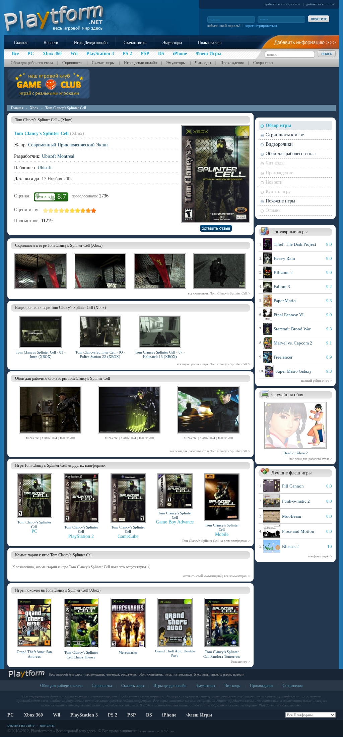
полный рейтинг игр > (316, 380)
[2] (51, 210)
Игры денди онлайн (140, 62)
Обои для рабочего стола (32, 62)
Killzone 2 (283, 272)
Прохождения (232, 62)
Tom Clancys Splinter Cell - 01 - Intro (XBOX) (41, 354)
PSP (131, 715)
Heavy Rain (284, 258)
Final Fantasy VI (288, 314)
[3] (56, 210)
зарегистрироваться (261, 26)
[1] (45, 210)
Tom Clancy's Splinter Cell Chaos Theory (81, 654)
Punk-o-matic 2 (296, 501)
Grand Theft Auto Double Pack (175, 653)
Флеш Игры (199, 715)
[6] (72, 210)
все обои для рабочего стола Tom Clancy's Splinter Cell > (209, 451)
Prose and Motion (298, 531)
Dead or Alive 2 (295, 453)
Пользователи (209, 42)
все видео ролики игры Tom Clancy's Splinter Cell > (213, 364)
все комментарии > (237, 576)
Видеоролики (279, 144)
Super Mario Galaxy (293, 371)
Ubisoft (45, 167)
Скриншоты (72, 62)
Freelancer (283, 357)
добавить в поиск (320, 4)
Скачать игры (135, 42)
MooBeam (291, 516)
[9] (88, 210)
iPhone (169, 715)
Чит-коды (203, 62)
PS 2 (112, 715)
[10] (93, 210)
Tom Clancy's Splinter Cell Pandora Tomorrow (222, 654)
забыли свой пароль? (224, 26)
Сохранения (263, 62)
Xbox (34, 108)
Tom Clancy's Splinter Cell (65, 108)
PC (10, 715)
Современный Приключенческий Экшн (68, 144)
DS (149, 715)
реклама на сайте (21, 725)
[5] (67, 210)
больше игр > (240, 661)
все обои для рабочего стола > (310, 459)
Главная (20, 42)
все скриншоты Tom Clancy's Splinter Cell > (219, 293)
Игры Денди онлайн (91, 42)
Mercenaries (128, 652)
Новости (51, 42)
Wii (56, 715)
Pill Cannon (293, 486)
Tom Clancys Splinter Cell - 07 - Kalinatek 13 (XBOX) (160, 354)
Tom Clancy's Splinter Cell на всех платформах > (216, 541)
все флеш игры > (320, 556)
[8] (83, 210)
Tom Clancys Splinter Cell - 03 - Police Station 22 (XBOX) (100, 354)
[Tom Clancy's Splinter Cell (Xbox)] (40, 290)
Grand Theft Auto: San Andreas (34, 654)
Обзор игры (278, 125)
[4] (61, 210)
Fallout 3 (282, 286)
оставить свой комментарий (202, 576)
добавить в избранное (282, 4)
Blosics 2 (290, 546)
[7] (77, 210)
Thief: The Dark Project (295, 244)
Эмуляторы (172, 42)
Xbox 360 (33, 715)
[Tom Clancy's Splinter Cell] (50, 434)
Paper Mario (285, 300)
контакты (47, 725)
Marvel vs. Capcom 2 (293, 343)
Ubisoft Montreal (58, 156)
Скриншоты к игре (285, 134)
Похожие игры (280, 200)
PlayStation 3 (84, 715)
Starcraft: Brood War (292, 328)
